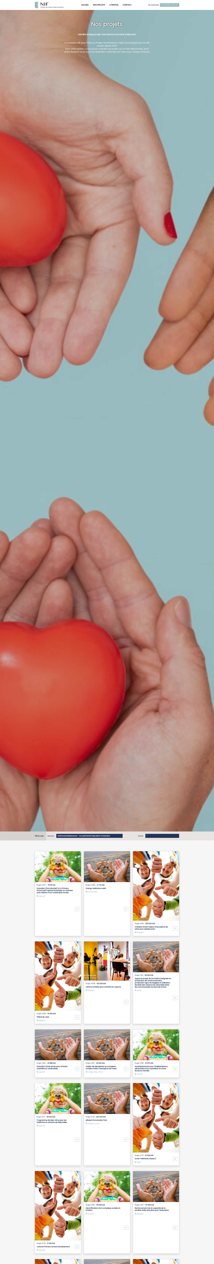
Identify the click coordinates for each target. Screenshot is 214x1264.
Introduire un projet (169, 5)
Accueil (85, 5)
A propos (113, 5)
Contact (127, 5)
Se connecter (153, 5)
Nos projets (99, 5)
